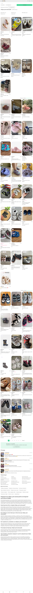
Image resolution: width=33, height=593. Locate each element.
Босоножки (24, 12)
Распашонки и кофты (22, 490)
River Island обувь (3, 483)
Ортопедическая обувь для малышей (5, 479)
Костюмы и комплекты (22, 488)
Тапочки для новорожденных (26, 482)
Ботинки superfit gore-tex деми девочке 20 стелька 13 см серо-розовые (27, 374)
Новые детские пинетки (26, 180)
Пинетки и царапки (4, 492)
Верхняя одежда (19, 492)
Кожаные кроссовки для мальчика (15, 395)
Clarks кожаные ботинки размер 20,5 (5, 117)
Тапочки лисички (24, 483)
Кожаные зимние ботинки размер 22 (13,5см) (5, 330)
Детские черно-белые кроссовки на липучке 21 (4, 309)
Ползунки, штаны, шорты (14, 490)
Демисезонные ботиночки (15, 75)
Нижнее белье (17, 494)
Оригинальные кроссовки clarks (6, 436)
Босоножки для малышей (15, 482)
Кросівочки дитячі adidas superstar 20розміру (26, 203)
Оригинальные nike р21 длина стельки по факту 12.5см (26, 331)
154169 (6, 463)
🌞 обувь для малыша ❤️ (4, 287)
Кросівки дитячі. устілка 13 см (26, 415)
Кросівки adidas (24, 138)
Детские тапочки (14, 415)
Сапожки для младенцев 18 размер (26, 35)
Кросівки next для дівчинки (5, 34)
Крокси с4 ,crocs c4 (14, 138)
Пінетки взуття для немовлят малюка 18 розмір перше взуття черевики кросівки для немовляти (17, 471)
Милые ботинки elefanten (4, 55)
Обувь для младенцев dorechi (16, 224)
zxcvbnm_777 (7, 469)
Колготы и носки (11, 494)
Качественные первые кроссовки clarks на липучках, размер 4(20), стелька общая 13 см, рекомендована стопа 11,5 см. (16, 159)
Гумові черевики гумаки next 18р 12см (27, 352)
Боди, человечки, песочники (5, 490)
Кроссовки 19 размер (14, 484)
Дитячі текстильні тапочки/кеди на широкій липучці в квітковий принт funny (16, 181)
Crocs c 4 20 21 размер (4, 180)
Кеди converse (13, 330)
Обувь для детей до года (4, 484)
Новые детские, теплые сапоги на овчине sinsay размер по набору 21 (5, 352)
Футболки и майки (25, 492)
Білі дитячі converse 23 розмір (16, 116)
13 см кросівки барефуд (26, 116)
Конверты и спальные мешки (13, 488)
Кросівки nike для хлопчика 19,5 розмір (5, 224)
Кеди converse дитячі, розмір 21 (5, 138)
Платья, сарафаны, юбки (11, 492)
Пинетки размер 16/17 (25, 224)
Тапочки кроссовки (25, 476)
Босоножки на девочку (14, 245)
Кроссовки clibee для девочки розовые (11, 465)
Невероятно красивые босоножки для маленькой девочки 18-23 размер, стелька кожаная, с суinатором (17, 460)
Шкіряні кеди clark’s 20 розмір (5, 247)
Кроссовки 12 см (13, 483)
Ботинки (13, 12)
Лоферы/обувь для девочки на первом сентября (5, 415)
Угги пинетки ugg (3, 373)
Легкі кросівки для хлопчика (5, 76)
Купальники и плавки (4, 494)
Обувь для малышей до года (26, 477)
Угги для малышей (3, 477)
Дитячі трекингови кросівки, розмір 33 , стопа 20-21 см (15, 267)
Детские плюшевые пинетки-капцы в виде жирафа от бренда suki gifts (5, 395)
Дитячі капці (24, 75)
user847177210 (7, 452)
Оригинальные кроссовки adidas (6, 201)
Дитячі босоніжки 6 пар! (4, 95)
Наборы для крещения (4, 488)
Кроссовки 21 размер (4, 482)
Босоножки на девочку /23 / (15, 374)
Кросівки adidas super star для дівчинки (16, 202)
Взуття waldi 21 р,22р (4, 268)
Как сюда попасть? (29, 98)
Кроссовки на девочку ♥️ (9, 454)
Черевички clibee (25, 268)
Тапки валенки (13, 477)
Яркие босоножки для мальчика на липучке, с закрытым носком (16, 35)
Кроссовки (3, 12)
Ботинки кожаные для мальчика (27, 394)
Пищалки (12, 476)
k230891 (6, 458)
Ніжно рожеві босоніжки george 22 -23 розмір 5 (16, 437)
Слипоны (2, 476)
